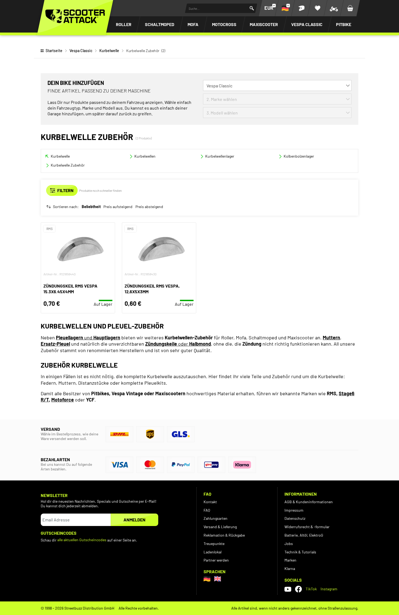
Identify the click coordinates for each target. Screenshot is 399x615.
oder (178, 344)
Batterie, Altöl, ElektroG (303, 535)
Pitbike (343, 24)
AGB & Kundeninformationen (308, 501)
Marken (290, 560)
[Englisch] (217, 579)
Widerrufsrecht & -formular (307, 526)
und (88, 337)
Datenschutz (294, 518)
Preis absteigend (149, 207)
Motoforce (62, 400)
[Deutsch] (207, 579)
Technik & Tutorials (300, 552)
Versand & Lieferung (220, 526)
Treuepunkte (214, 543)
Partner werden (216, 560)
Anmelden (134, 519)
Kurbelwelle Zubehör (68, 165)
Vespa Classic (306, 24)
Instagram (329, 589)
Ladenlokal (212, 552)
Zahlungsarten (215, 518)
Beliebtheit (91, 207)
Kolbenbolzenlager (299, 156)
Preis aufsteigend (117, 207)
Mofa (193, 24)
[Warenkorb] (350, 8)
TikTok (311, 589)
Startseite (54, 50)
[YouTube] (287, 589)
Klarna (289, 568)
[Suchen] (251, 8)
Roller (123, 24)
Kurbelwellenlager (219, 156)
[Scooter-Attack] (75, 16)
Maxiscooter (264, 24)
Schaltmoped (159, 24)
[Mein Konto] (301, 8)
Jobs (288, 543)
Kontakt (210, 501)
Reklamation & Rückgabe (224, 535)
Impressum (293, 510)
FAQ (207, 510)
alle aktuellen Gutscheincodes (81, 539)
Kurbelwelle (109, 50)
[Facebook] (298, 589)
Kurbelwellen (145, 156)
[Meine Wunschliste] (317, 8)
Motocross (224, 24)
